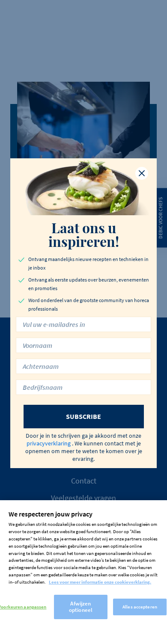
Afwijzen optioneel (80, 607)
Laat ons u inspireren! (83, 234)
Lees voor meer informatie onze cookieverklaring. (100, 582)
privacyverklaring (49, 443)
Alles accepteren (139, 607)
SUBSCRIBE (83, 416)
